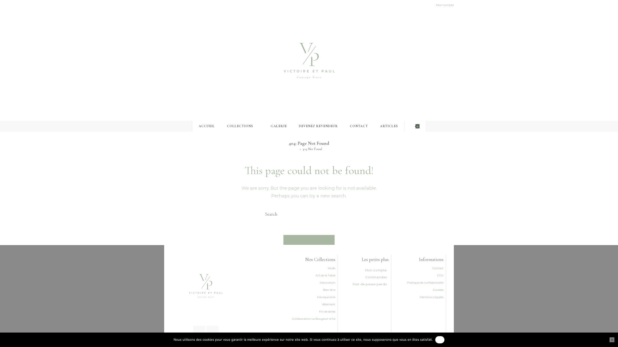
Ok (440, 339)
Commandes (376, 277)
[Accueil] (297, 149)
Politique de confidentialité (425, 282)
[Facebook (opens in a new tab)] (166, 5)
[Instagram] (212, 332)
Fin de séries (327, 311)
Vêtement (328, 304)
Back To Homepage (309, 240)
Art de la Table (325, 275)
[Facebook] (199, 332)
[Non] (612, 339)
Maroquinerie (326, 297)
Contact (437, 268)
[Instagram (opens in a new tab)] (171, 5)
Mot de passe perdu (370, 284)
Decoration (327, 282)
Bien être (329, 290)
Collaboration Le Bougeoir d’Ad (313, 318)
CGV (440, 275)
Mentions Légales (431, 297)
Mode (331, 268)
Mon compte (376, 270)
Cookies (438, 290)
